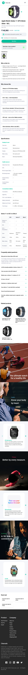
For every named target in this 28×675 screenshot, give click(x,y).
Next (21, 11)
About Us (12, 620)
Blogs (11, 622)
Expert (2, 624)
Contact (11, 629)
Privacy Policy (13, 631)
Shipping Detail (13, 637)
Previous (6, 11)
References (12, 635)
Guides (11, 626)
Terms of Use (13, 633)
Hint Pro (3, 622)
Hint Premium (4, 620)
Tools (11, 624)
